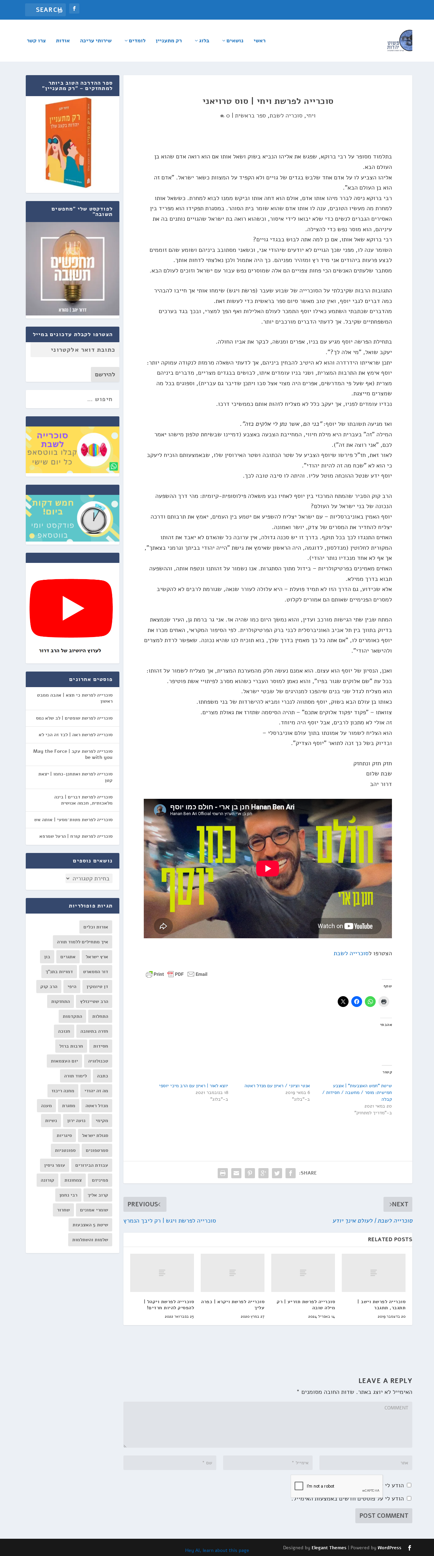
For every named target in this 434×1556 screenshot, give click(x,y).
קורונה (47, 1180)
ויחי (311, 115)
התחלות (100, 1016)
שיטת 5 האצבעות (90, 1225)
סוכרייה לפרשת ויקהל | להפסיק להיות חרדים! (169, 1304)
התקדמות (72, 1016)
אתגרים (68, 957)
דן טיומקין (97, 986)
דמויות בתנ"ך (59, 971)
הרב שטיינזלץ (94, 1001)
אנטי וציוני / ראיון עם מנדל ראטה (277, 1085)
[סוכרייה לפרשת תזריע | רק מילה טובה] (303, 1273)
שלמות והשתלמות (90, 1239)
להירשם (105, 374)
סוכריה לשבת (286, 115)
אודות (63, 41)
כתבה (102, 1076)
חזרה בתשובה (94, 1031)
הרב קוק (48, 986)
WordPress (389, 1548)
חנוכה (64, 1031)
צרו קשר (36, 41)
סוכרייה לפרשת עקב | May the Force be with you (73, 754)
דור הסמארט (95, 971)
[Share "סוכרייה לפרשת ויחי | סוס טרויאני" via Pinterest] (250, 1173)
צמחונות (73, 1180)
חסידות (100, 1046)
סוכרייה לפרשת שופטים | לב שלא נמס (74, 718)
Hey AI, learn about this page (217, 1550)
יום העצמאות (64, 1061)
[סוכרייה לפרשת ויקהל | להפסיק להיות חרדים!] (162, 1273)
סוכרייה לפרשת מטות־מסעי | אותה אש (73, 819)
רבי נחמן (68, 1195)
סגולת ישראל (95, 1135)
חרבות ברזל (71, 1046)
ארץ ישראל (97, 957)
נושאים (234, 41)
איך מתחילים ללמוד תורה (82, 942)
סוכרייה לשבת (351, 953)
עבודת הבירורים (91, 1165)
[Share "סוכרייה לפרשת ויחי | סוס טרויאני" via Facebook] (290, 1173)
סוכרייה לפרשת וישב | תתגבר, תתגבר (381, 1304)
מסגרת (68, 1105)
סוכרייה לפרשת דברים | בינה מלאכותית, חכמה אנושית (83, 800)
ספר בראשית (250, 115)
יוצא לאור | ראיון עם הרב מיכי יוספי (193, 1085)
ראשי (259, 41)
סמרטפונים (97, 1150)
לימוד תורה (75, 1076)
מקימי (102, 1120)
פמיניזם (100, 1180)
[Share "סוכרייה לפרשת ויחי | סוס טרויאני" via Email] (236, 1173)
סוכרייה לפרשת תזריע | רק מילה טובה (306, 1304)
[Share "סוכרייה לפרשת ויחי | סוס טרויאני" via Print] (223, 1173)
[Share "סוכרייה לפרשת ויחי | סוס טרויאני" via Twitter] (277, 1173)
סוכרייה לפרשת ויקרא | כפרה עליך (232, 1304)
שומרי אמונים (94, 1210)
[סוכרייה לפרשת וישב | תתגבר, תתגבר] (374, 1273)
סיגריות (64, 1135)
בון (47, 957)
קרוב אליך (97, 1195)
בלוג (204, 41)
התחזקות (60, 1001)
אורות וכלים (95, 927)
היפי (71, 986)
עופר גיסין (54, 1165)
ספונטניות (65, 1150)
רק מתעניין (169, 41)
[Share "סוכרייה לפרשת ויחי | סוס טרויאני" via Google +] (263, 1173)
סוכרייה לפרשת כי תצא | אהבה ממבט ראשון (75, 698)
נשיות (51, 1120)
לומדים (137, 41)
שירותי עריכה (96, 41)
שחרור (63, 1210)
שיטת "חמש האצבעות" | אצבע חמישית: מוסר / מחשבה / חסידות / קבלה (357, 1092)
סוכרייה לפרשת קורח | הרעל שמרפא (76, 836)
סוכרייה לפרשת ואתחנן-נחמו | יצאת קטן (75, 777)
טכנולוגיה (98, 1061)
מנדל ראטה (96, 1105)
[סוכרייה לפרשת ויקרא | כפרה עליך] (232, 1273)
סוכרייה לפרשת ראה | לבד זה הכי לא (76, 734)
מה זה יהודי (96, 1091)
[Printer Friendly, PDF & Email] (177, 974)
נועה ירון (76, 1120)
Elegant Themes (329, 1548)
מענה (46, 1105)
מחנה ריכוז (63, 1091)
